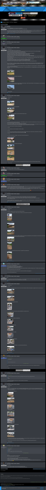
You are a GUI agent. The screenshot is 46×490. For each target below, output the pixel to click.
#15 (44, 355)
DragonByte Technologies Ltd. (19, 484)
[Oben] (44, 481)
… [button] (3, 24)
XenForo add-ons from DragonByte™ (10, 484)
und (9, 92)
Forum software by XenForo (6, 483)
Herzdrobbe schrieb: (10, 447)
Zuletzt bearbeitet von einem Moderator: (40, 273)
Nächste (6, 24)
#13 (44, 275)
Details (23, 484)
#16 (44, 372)
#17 (44, 383)
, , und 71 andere (11, 33)
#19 (44, 462)
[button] (14, 5)
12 (4, 24)
